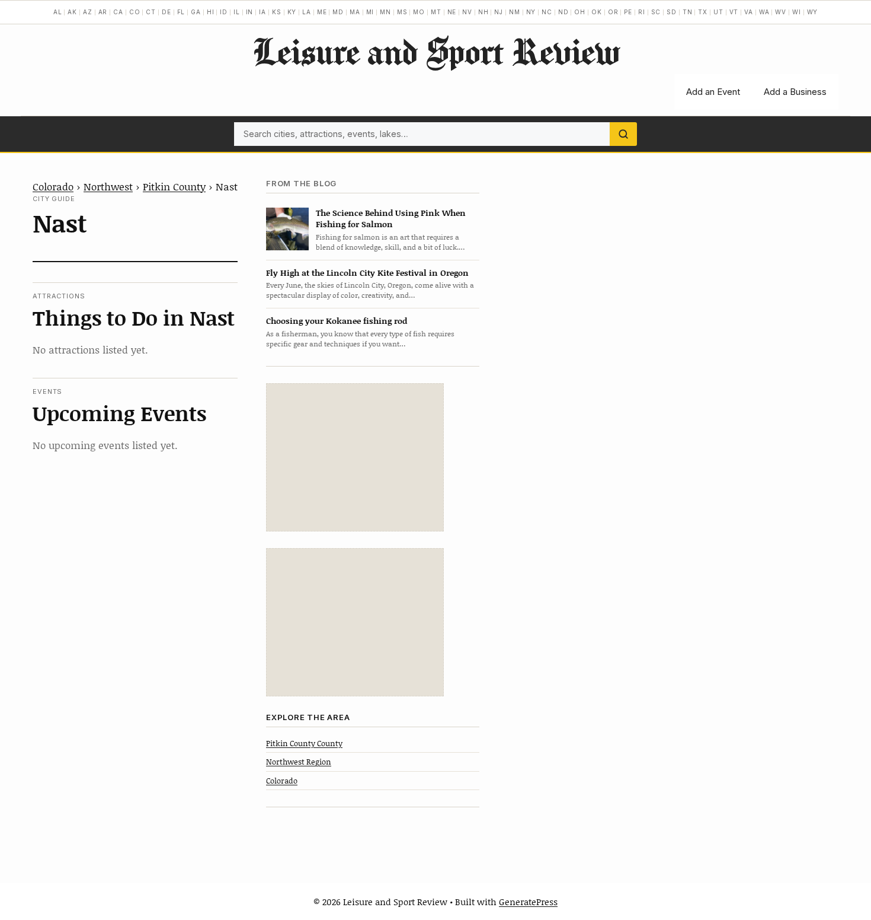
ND (563, 11)
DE (166, 11)
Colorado (53, 186)
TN (688, 11)
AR (103, 11)
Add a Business (795, 91)
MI (370, 11)
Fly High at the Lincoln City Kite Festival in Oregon (367, 272)
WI (796, 11)
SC (656, 11)
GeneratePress (528, 901)
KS (276, 11)
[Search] (623, 134)
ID (224, 11)
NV (467, 11)
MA (355, 11)
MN (385, 11)
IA (262, 11)
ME (322, 11)
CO (134, 11)
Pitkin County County (304, 743)
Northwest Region (298, 761)
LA (306, 11)
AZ (87, 11)
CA (118, 11)
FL (181, 11)
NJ (498, 11)
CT (151, 11)
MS (402, 11)
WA (764, 11)
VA (748, 11)
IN (250, 11)
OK (596, 11)
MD (338, 11)
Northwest (108, 186)
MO (419, 11)
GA (196, 11)
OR (613, 11)
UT (718, 11)
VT (734, 11)
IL (236, 11)
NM (514, 11)
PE (628, 11)
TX (702, 11)
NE (452, 11)
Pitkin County (174, 186)
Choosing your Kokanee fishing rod (336, 320)
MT (436, 11)
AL (57, 11)
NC (547, 11)
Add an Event (713, 91)
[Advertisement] (355, 457)
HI (210, 11)
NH (483, 11)
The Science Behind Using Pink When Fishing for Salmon (391, 218)
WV (780, 11)
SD (672, 11)
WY (812, 11)
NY (531, 11)
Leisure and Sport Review (435, 51)
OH (579, 11)
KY (292, 11)
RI (641, 11)
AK (72, 11)
